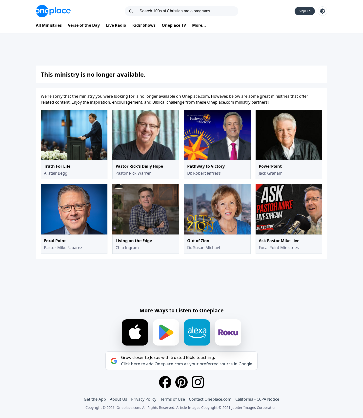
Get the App (95, 399)
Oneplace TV (174, 25)
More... (199, 25)
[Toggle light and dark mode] (322, 11)
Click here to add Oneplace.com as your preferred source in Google (186, 364)
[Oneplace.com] (53, 11)
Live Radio (116, 25)
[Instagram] (198, 382)
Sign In (305, 11)
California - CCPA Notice (257, 399)
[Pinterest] (181, 382)
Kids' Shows (144, 25)
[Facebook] (165, 382)
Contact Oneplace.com (210, 399)
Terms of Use (172, 399)
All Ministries (49, 25)
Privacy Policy (143, 399)
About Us (118, 399)
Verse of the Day (84, 25)
